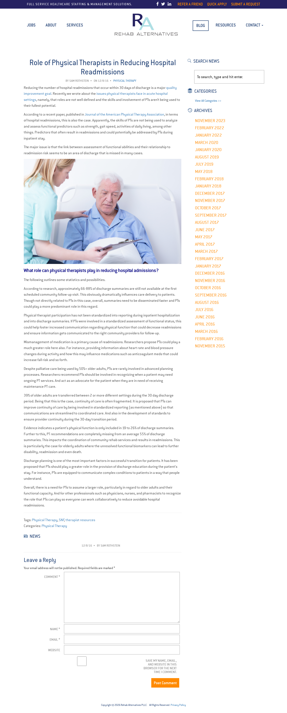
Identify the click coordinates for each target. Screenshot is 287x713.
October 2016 (208, 287)
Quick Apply (217, 4)
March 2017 (206, 251)
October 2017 (208, 208)
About (51, 25)
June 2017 (205, 229)
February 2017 (209, 258)
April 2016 (205, 324)
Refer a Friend (190, 4)
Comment (52, 577)
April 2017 (205, 244)
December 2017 (210, 193)
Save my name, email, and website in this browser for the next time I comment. (160, 666)
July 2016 (204, 309)
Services (75, 25)
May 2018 (204, 171)
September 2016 (211, 295)
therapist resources (80, 520)
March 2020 (206, 142)
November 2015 (210, 346)
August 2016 (207, 302)
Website (54, 650)
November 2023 (210, 120)
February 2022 (209, 127)
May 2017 (203, 237)
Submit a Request (245, 4)
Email (55, 640)
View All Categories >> (208, 101)
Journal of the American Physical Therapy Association (124, 114)
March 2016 (206, 331)
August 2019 (207, 157)
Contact (253, 25)
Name (55, 629)
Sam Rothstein (79, 81)
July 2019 (204, 164)
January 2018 (208, 186)
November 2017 (210, 200)
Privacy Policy (178, 705)
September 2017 (211, 215)
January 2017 (208, 266)
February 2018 (209, 179)
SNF (62, 520)
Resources (226, 25)
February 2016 (209, 338)
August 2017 (207, 222)
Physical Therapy (44, 520)
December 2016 (210, 273)
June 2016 (205, 317)
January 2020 (208, 149)
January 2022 (208, 135)
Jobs (31, 25)
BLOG (200, 25)
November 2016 (210, 280)
